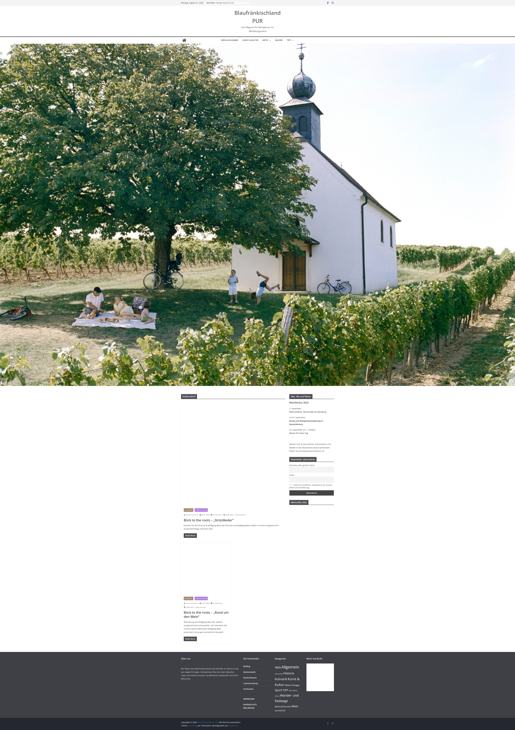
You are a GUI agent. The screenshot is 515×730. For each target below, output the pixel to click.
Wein (295, 706)
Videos (277, 696)
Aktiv (265, 40)
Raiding (246, 666)
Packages (295, 685)
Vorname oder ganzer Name (302, 465)
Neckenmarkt (249, 672)
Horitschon (248, 689)
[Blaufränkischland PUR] (184, 40)
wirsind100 (280, 710)
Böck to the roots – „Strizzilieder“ (208, 520)
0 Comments (217, 515)
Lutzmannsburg (250, 683)
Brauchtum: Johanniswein (227, 2)
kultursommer (240, 515)
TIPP (289, 40)
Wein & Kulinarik (229, 40)
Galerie (279, 40)
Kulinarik (281, 679)
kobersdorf (230, 515)
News (288, 685)
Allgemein (188, 510)
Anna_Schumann (192, 515)
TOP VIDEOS (293, 691)
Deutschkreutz (250, 677)
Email (291, 475)
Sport (278, 690)
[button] (269, 40)
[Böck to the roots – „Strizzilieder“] (233, 453)
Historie (288, 673)
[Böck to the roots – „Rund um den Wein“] (206, 568)
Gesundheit (279, 674)
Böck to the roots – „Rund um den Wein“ (206, 614)
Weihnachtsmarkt (283, 706)
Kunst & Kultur (250, 40)
